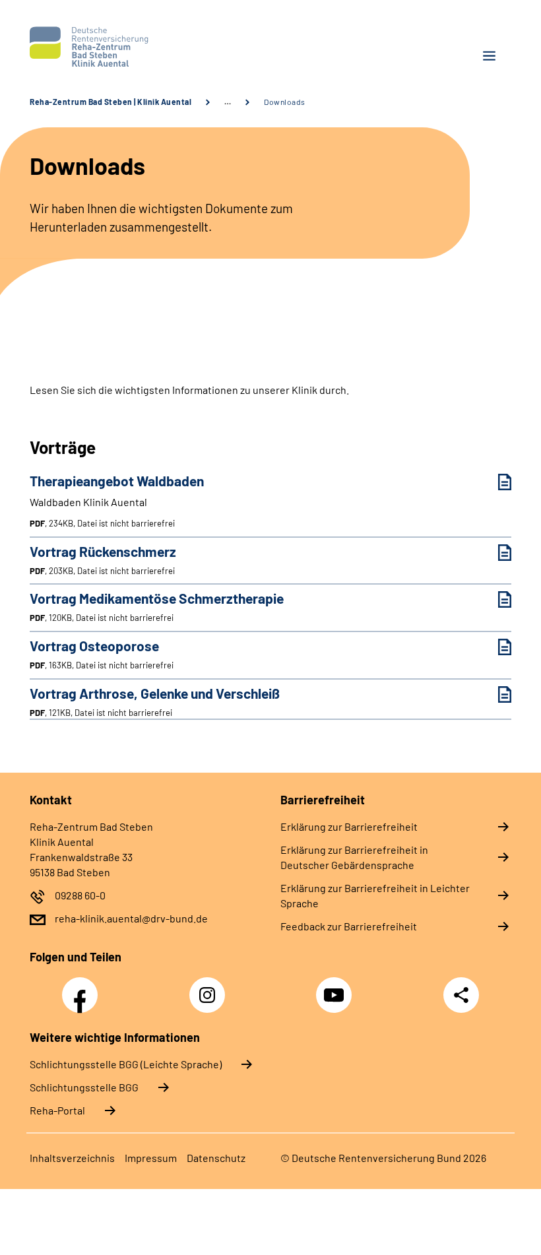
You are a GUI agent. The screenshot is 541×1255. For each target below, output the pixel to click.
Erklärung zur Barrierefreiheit (349, 826)
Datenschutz (216, 1157)
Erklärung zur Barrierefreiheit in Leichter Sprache (375, 895)
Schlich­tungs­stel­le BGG (84, 1087)
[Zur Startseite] (145, 46)
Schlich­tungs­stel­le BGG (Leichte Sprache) (126, 1064)
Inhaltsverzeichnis (72, 1157)
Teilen (461, 995)
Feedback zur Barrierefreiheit (348, 926)
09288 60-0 (80, 895)
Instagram (210, 987)
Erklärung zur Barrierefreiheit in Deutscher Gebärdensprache (354, 857)
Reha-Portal (57, 1110)
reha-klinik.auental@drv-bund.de (131, 918)
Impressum (151, 1157)
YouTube (335, 987)
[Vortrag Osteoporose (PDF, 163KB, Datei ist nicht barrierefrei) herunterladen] (494, 647)
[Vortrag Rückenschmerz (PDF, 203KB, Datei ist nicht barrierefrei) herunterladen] (494, 552)
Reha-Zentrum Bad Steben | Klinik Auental (110, 101)
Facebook (83, 987)
